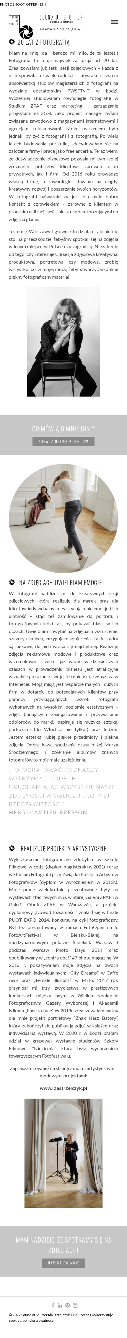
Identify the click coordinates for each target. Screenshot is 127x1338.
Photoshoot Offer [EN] (23, 4)
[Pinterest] (67, 1305)
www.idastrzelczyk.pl (63, 1088)
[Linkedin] (59, 1305)
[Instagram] (75, 1305)
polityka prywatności (38, 1320)
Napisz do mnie (63, 1262)
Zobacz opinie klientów (63, 441)
